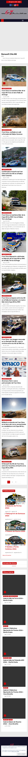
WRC (10, 657)
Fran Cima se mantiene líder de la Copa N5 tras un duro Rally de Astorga (13, 93)
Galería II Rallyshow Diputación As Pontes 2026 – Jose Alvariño (13, 692)
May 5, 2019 (6, 304)
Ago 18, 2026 (7, 696)
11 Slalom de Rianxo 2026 (15, 531)
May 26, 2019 (6, 221)
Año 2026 (5, 596)
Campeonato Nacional (6, 88)
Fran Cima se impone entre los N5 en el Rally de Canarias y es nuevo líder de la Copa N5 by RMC (13, 300)
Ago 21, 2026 (7, 634)
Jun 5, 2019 (5, 136)
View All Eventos (6, 555)
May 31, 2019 (6, 177)
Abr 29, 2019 (6, 345)
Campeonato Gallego (13, 596)
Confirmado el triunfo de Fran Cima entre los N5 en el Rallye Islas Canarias (12, 174)
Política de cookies (15, 751)
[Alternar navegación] (22, 20)
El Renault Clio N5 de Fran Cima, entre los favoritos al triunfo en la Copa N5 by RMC (14, 466)
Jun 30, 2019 (6, 96)
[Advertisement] (14, 36)
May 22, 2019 (6, 262)
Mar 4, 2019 (6, 470)
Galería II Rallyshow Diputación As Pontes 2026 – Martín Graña (13, 630)
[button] (25, 20)
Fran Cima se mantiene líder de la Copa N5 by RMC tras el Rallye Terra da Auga (13, 217)
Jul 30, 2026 (7, 726)
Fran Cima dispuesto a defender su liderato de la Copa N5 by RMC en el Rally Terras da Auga (13, 258)
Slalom (10, 719)
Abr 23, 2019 (6, 385)
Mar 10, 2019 (6, 428)
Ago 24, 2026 (7, 602)
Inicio (2, 56)
